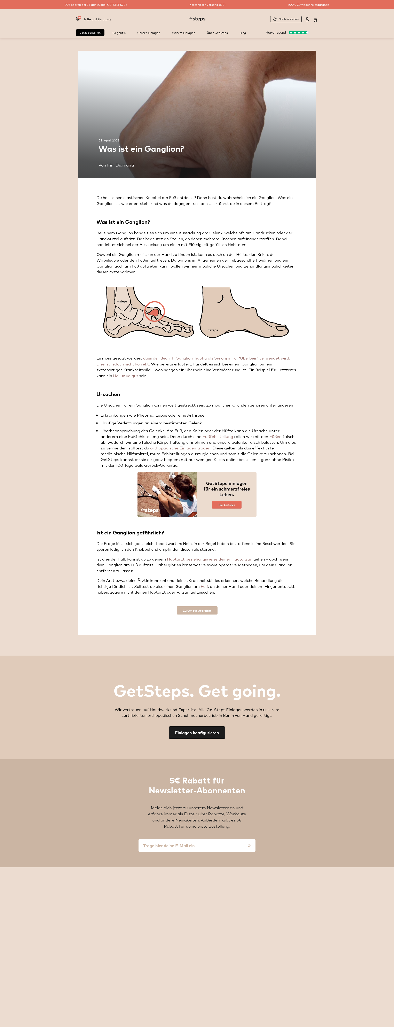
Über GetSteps (217, 32)
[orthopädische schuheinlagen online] (197, 494)
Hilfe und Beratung (97, 19)
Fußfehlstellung (217, 436)
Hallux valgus (125, 375)
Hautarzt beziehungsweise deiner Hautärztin (209, 559)
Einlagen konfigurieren (197, 732)
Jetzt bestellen (90, 32)
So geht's (119, 32)
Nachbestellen (289, 19)
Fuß (204, 586)
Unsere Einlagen (148, 32)
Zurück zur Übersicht (197, 610)
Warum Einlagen (183, 32)
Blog (243, 32)
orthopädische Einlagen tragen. (180, 447)
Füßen (275, 436)
